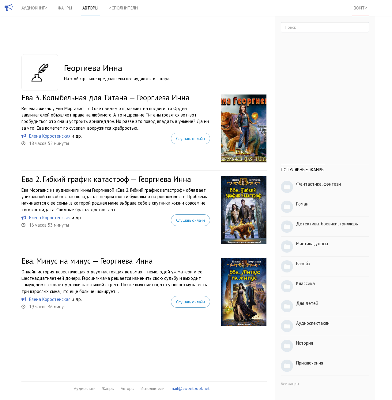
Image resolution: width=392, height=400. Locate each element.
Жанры (65, 8)
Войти (361, 8)
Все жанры (290, 383)
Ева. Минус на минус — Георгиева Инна (87, 261)
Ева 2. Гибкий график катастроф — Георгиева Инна (106, 179)
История (304, 343)
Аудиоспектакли (313, 323)
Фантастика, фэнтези (318, 184)
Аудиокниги (34, 8)
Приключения (309, 363)
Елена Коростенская (49, 136)
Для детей (307, 303)
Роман (302, 204)
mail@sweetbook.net (190, 388)
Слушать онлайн (190, 138)
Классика (305, 283)
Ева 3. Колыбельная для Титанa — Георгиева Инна (105, 97)
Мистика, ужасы (312, 243)
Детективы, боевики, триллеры (327, 224)
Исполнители (123, 8)
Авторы (90, 8)
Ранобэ (303, 263)
